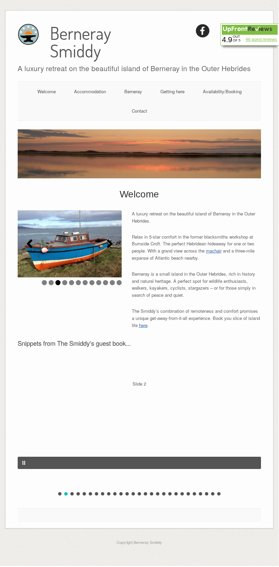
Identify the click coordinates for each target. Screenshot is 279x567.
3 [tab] (57, 282)
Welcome (46, 91)
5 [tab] (71, 282)
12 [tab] (119, 282)
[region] (70, 243)
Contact (139, 111)
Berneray (133, 91)
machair (214, 250)
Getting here (172, 91)
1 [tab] (44, 282)
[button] (29, 243)
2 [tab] (51, 282)
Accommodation (90, 91)
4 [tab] (64, 282)
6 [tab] (78, 282)
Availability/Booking (222, 91)
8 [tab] (91, 282)
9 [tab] (98, 282)
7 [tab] (85, 282)
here (143, 325)
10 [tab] (105, 282)
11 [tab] (112, 282)
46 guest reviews (261, 39)
